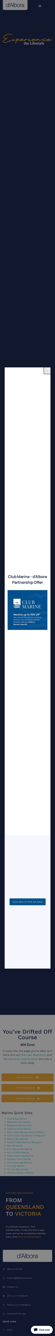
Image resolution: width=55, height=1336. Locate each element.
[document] (27, 668)
